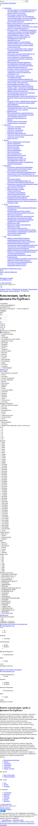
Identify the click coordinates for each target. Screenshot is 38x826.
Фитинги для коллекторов (23, 81)
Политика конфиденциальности (10, 823)
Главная (2, 289)
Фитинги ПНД (15, 226)
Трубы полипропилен (24, 208)
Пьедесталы (16, 40)
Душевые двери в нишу (19, 43)
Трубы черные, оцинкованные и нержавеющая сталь (21, 230)
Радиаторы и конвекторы (15, 167)
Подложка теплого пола (21, 196)
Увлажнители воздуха (23, 260)
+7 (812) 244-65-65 (6, 283)
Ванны (13, 25)
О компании (4, 268)
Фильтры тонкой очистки (21, 93)
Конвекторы (22, 186)
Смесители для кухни (14, 128)
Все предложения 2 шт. (7, 671)
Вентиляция (21, 258)
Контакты (7, 801)
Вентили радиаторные (20, 65)
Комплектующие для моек (21, 35)
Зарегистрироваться (10, 272)
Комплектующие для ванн (18, 26)
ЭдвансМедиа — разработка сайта (12, 820)
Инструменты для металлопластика (16, 117)
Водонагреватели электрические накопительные (18, 244)
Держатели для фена (18, 57)
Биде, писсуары (12, 49)
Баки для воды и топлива (15, 187)
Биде (18, 49)
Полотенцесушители (27, 182)
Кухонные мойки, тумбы (15, 30)
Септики (17, 253)
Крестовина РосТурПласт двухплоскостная (13, 624)
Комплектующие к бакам (20, 162)
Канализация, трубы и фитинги (10, 291)
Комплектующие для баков (15, 189)
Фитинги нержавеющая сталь (20, 221)
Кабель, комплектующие (16, 193)
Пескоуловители (28, 86)
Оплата (6, 784)
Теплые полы (11, 191)
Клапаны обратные (19, 64)
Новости (6, 796)
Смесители (7, 767)
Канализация (11, 84)
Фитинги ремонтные (14, 235)
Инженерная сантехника (20, 289)
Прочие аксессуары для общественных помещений (19, 263)
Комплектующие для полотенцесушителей (19, 181)
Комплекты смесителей (14, 131)
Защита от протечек (17, 71)
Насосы (6, 762)
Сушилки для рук (20, 265)
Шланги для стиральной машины (20, 103)
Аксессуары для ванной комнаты (17, 54)
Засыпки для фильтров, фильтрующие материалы (22, 96)
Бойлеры (13, 199)
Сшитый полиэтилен (14, 211)
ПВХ (9, 223)
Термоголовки (24, 172)
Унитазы (27, 10)
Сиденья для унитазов (18, 13)
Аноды (22, 248)
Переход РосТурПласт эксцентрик (11, 669)
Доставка (11, 268)
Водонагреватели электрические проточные (22, 246)
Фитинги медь (22, 228)
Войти (2, 272)
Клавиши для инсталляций (24, 18)
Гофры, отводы (17, 89)
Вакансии (7, 794)
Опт (5, 783)
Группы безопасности (23, 199)
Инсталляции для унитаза (21, 16)
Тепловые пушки (12, 203)
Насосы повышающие (14, 150)
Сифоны (25, 89)
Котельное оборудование (15, 197)
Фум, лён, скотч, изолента (20, 109)
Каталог (8, 289)
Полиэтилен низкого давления (17, 225)
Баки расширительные (14, 153)
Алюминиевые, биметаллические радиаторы (20, 168)
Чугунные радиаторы (21, 170)
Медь (9, 228)
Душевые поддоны (21, 45)
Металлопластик (12, 214)
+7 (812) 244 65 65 (5, 804)
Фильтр (3, 310)
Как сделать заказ (9, 775)
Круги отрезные (18, 115)
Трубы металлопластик (14, 215)
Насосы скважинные (13, 143)
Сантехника (7, 765)
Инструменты (11, 113)
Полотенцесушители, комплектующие (14, 180)
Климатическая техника (12, 257)
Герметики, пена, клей (23, 108)
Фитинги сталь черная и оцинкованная (22, 232)
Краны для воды (12, 138)
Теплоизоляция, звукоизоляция (17, 121)
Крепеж (9, 120)
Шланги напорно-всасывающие (20, 163)
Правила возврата (9, 776)
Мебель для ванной (13, 238)
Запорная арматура (13, 62)
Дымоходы (33, 199)
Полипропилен (12, 208)
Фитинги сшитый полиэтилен (24, 213)
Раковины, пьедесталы (14, 37)
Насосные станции (13, 147)
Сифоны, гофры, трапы (14, 87)
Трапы (30, 89)
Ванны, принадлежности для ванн (18, 23)
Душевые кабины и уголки (15, 42)
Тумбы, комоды (22, 241)
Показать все (4, 369)
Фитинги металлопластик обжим (21, 218)
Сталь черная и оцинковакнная (17, 230)
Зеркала (22, 238)
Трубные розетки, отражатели (16, 123)
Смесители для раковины (15, 130)
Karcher (14, 258)
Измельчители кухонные (15, 157)
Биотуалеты (21, 252)
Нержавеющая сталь (13, 219)
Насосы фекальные (13, 152)
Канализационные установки (16, 155)
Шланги (15, 104)
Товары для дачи (12, 252)
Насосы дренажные (13, 148)
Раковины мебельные (18, 240)
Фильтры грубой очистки (21, 96)
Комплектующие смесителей (16, 133)
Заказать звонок (5, 808)
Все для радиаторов (13, 172)
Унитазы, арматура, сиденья (16, 10)
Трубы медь (14, 228)
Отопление (7, 763)
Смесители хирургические (15, 137)
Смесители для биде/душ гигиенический (20, 135)
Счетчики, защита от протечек (17, 69)
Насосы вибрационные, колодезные (18, 142)
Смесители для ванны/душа (16, 126)
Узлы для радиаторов (19, 174)
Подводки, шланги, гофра (15, 101)
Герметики (10, 106)
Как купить (17, 268)
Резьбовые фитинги (13, 206)
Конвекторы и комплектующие (17, 184)
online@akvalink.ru (6, 809)
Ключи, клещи (20, 113)
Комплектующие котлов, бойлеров (18, 201)
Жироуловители (18, 86)
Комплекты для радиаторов (23, 175)
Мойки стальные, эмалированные (21, 32)
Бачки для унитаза (20, 11)
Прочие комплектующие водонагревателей (18, 249)
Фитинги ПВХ (15, 223)
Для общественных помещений (17, 262)
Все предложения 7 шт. (7, 626)
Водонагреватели (12, 243)
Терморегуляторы (15, 192)
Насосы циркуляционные (15, 145)
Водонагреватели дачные (23, 255)
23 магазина (12, 3)
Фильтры (10, 93)
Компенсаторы (12, 111)
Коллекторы (16, 79)
